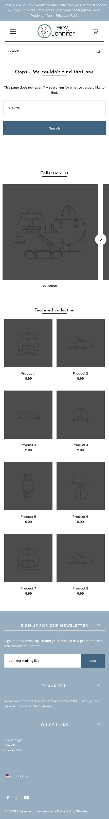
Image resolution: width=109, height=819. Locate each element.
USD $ (19, 776)
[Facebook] (8, 798)
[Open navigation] (13, 31)
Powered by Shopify (72, 811)
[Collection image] (50, 232)
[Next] (100, 239)
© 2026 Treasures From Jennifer (29, 811)
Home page (13, 740)
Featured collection (54, 310)
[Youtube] (26, 798)
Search (9, 745)
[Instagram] (16, 798)
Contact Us (13, 750)
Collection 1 (50, 286)
